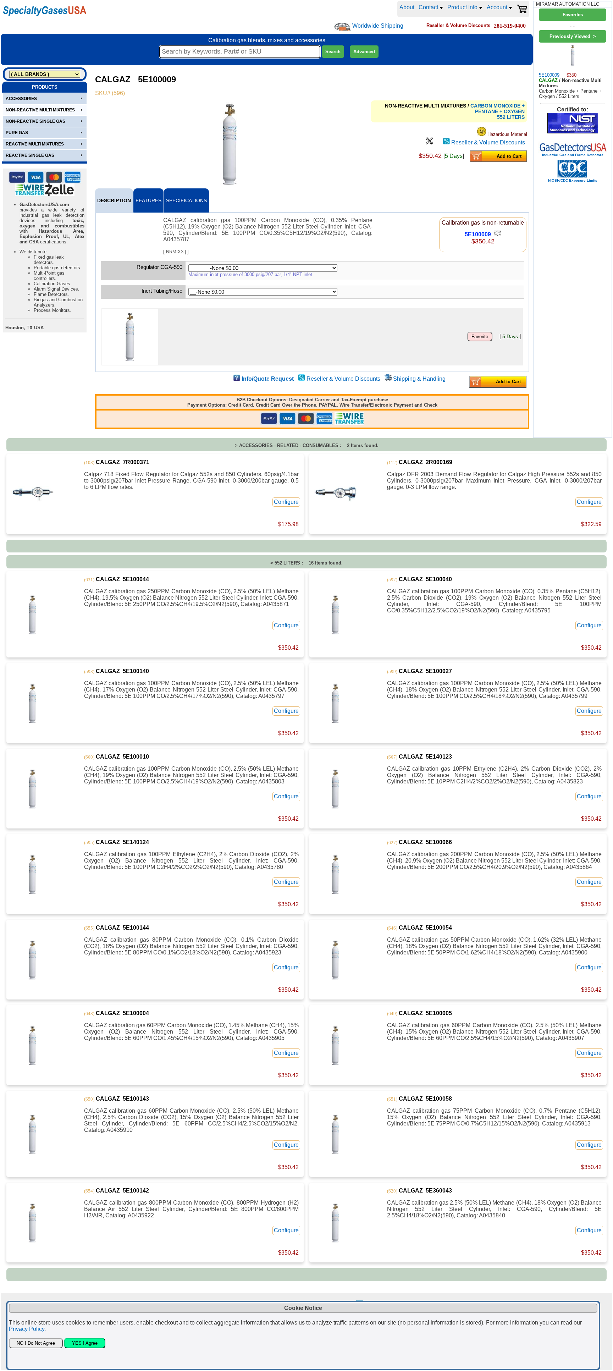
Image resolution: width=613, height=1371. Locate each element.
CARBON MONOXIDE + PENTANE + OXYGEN (497, 108)
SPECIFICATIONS (186, 200)
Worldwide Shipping (377, 26)
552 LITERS (511, 117)
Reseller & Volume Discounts (488, 142)
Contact (429, 7)
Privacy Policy (26, 1329)
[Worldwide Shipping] (342, 27)
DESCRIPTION (114, 200)
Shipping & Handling (419, 379)
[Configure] (429, 142)
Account (498, 7)
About (406, 7)
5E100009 (478, 234)
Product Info (463, 7)
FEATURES (148, 200)
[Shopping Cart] (521, 9)
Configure (286, 502)
